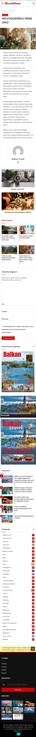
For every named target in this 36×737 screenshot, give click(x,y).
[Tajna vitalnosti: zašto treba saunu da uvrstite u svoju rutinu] (26, 249)
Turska (5, 593)
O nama (4, 667)
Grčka (5, 606)
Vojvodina (6, 587)
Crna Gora (6, 616)
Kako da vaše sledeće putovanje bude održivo (8, 258)
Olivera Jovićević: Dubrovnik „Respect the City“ (22, 508)
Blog (4, 554)
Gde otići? (6, 545)
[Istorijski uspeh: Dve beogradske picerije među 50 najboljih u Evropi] (7, 500)
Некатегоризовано (9, 584)
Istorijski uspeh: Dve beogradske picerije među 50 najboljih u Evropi (23, 499)
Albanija (5, 597)
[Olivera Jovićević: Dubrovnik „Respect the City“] (7, 509)
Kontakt (4, 673)
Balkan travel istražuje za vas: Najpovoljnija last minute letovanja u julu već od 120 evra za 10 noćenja (24, 479)
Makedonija (6, 613)
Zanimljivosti (7, 567)
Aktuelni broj (7, 538)
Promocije (6, 571)
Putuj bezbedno (8, 580)
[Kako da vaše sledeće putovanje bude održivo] (9, 249)
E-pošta (5, 311)
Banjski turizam (8, 551)
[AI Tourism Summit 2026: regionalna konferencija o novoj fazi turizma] (18, 717)
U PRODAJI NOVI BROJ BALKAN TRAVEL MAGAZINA (16, 414)
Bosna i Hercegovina (9, 623)
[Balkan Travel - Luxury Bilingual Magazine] (13, 3)
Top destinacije (7, 590)
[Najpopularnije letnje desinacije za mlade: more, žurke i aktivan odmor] (29, 710)
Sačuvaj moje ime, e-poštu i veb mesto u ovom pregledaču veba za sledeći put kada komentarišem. (17, 329)
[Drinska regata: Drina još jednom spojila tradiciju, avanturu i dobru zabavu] (7, 490)
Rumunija (6, 603)
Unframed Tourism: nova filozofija (26, 237)
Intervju (5, 561)
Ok (18, 734)
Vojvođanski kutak (9, 630)
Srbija (4, 626)
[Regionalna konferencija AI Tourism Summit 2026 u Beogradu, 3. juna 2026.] (7, 717)
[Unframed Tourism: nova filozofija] (26, 229)
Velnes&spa (6, 548)
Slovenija (6, 600)
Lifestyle (12, 11)
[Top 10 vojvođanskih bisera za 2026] (7, 519)
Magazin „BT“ (7, 535)
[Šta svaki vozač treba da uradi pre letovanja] (9, 229)
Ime (3, 304)
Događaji (6, 574)
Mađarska (6, 610)
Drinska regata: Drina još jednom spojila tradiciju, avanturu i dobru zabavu (23, 490)
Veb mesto (5, 319)
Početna (6, 11)
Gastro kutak (7, 636)
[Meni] (3, 4)
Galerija (4, 670)
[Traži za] (33, 4)
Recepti (5, 639)
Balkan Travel (18, 159)
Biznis (5, 577)
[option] (18, 407)
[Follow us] (33, 649)
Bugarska (6, 633)
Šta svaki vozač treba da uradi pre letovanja (8, 238)
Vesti (4, 564)
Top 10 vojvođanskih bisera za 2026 (24, 517)
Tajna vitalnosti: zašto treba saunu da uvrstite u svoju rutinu (25, 259)
